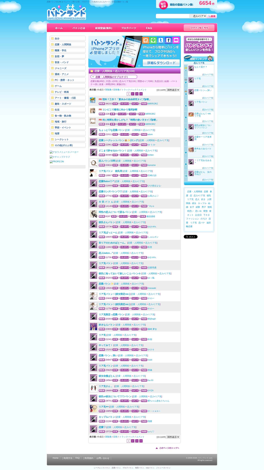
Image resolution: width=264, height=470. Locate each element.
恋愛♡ (102, 427)
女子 (192, 207)
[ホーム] (59, 27)
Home (56, 458)
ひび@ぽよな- (154, 185)
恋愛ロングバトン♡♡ (110, 191)
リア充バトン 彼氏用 (110, 171)
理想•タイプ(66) (145, 81)
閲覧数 (108, 89)
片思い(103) (112, 81)
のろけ (204, 218)
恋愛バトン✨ (106, 283)
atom (150, 134)
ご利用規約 (88, 458)
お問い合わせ (102, 458)
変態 (205, 211)
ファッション (192, 218)
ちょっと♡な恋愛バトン (111, 130)
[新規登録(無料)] (104, 27)
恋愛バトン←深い (108, 355)
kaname (152, 165)
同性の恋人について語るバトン (115, 212)
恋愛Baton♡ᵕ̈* (106, 181)
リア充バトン (106, 263)
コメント (142, 89)
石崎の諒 (152, 175)
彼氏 (209, 195)
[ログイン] (199, 27)
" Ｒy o (151, 206)
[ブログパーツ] (128, 27)
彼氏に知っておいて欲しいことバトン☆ (120, 273)
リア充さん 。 (106, 386)
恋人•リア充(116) (127, 81)
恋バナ (201, 222)
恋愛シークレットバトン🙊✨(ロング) (119, 140)
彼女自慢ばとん (107, 376)
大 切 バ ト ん (106, 201)
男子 (204, 207)
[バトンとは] (79, 27)
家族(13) (121, 84)
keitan (151, 155)
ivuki (150, 360)
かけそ (151, 349)
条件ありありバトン (203, 149)
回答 (115, 436)
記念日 (198, 215)
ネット (190, 215)
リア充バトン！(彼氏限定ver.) (114, 304)
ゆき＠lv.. (152, 226)
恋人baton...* (106, 253)
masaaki (152, 288)
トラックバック (128, 89)
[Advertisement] (68, 225)
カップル (202, 203)
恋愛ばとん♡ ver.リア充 (202, 114)
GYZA (151, 390)
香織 (150, 370)
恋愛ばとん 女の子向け (203, 173)
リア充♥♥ (104, 406)
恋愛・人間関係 (103, 71)
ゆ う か (151, 144)
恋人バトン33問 (107, 160)
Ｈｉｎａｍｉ (154, 411)
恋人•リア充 (148, 130)
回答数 (116, 89)
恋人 (197, 199)
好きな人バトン (107, 324)
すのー (151, 298)
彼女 (194, 203)
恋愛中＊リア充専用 (203, 138)
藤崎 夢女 (152, 329)
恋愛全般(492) (97, 81)
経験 (198, 207)
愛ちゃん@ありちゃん (158, 401)
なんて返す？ (200, 67)
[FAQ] (149, 27)
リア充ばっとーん (108, 232)
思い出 (198, 211)
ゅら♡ (151, 431)
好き (203, 199)
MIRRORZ (153, 103)
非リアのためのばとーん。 (113, 242)
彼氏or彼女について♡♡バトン (115, 396)
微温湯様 (151, 216)
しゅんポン (153, 237)
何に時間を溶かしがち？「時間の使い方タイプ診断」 (130, 119)
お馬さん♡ (153, 196)
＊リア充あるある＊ (203, 161)
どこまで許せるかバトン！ (113, 150)
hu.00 (150, 380)
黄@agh (152, 319)
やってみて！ (106, 345)
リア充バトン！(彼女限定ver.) (114, 294)
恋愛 (206, 191)
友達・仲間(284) (107, 84)
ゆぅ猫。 (152, 278)
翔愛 (150, 421)
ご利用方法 (67, 458)
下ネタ (206, 215)
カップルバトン (107, 417)
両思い (190, 211)
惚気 (210, 207)
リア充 (102, 335)
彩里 (150, 247)
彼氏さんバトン (107, 222)
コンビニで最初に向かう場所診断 (119, 109)
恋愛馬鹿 (152, 267)
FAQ (77, 458)
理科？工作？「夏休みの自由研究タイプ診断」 (126, 99)
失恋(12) (159, 81)
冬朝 (150, 339)
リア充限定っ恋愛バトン (111, 314)
